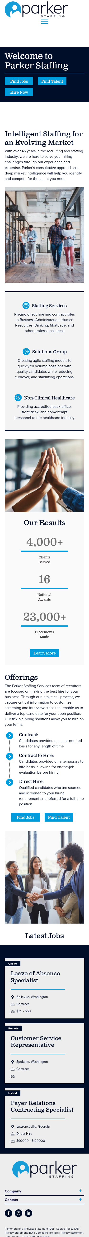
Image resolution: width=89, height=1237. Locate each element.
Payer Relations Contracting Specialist (42, 1107)
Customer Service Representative (36, 1042)
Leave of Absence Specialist (35, 977)
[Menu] (44, 22)
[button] (44, 653)
